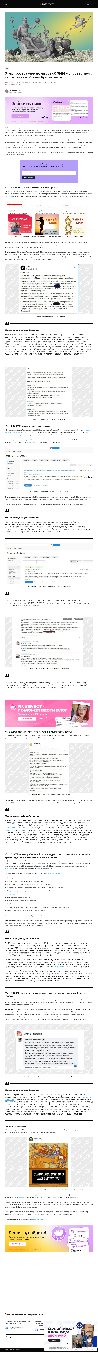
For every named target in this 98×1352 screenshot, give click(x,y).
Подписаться (28, 177)
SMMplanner (9, 868)
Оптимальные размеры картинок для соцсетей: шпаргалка (19, 1322)
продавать (10, 830)
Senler (38, 868)
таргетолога (9, 196)
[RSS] (91, 4)
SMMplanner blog (10, 1349)
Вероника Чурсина (15, 90)
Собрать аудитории (13, 894)
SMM (7, 68)
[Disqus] (49, 1285)
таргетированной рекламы (55, 873)
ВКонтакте (40, 1219)
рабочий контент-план (15, 827)
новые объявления (61, 967)
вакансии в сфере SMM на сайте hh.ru (28, 440)
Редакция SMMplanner (16, 1327)
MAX (33, 1219)
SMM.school (22, 1197)
